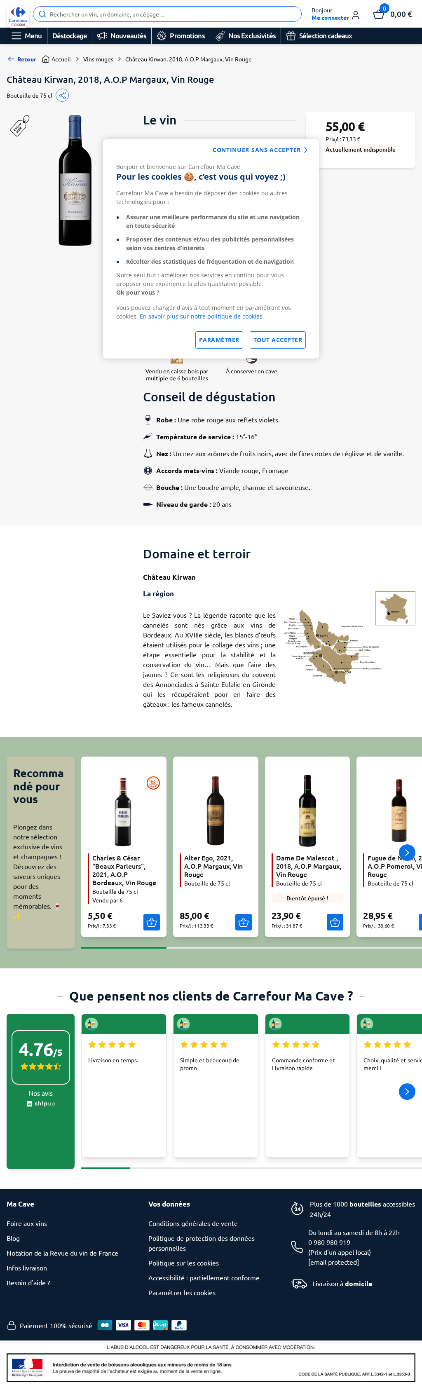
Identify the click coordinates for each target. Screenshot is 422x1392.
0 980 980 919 (329, 1242)
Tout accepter (277, 340)
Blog (13, 1238)
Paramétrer (219, 340)
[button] (336, 13)
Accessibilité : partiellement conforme (204, 1277)
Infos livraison (27, 1267)
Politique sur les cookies (183, 1262)
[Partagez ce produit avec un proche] (62, 95)
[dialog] (211, 249)
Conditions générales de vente (193, 1223)
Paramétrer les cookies (182, 1292)
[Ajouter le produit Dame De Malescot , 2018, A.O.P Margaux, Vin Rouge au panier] (335, 922)
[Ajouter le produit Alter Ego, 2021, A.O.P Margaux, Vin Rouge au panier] (243, 922)
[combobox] (167, 14)
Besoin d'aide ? (28, 1282)
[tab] (123, 943)
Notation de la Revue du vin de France (62, 1253)
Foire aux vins (27, 1223)
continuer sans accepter (257, 150)
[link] (18, 16)
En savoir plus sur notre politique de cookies (201, 316)
